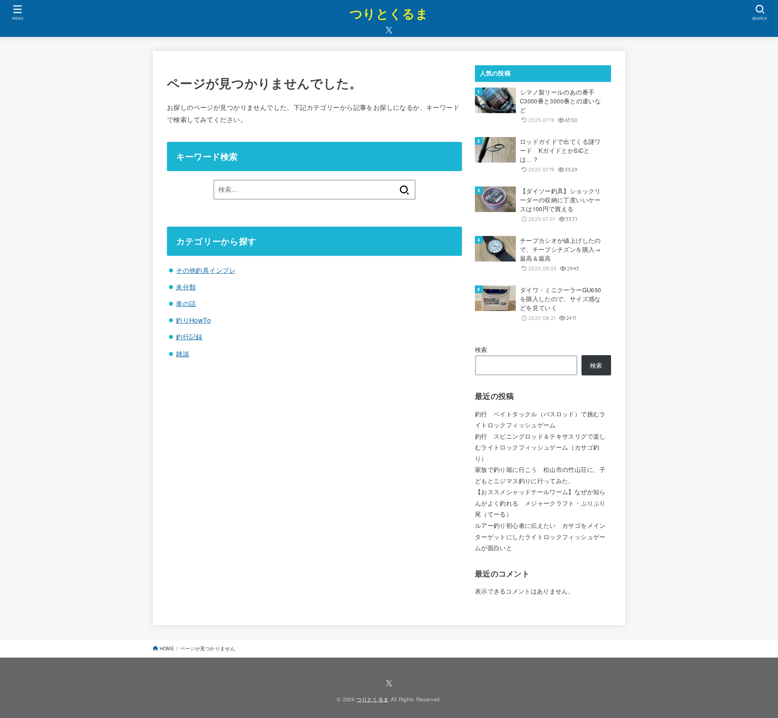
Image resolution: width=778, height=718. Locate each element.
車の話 (186, 303)
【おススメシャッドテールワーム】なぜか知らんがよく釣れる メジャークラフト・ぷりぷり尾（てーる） (540, 502)
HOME (167, 648)
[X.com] (389, 30)
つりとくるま (389, 13)
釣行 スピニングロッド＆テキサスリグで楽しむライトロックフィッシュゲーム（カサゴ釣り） (540, 447)
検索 (481, 349)
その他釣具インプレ (206, 270)
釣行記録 (189, 336)
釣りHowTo (193, 320)
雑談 (182, 353)
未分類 (186, 286)
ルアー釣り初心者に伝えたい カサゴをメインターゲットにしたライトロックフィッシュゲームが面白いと (540, 536)
